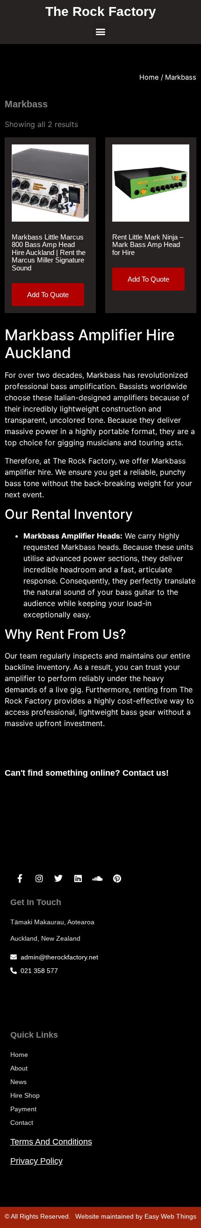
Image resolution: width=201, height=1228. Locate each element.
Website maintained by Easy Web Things (135, 1216)
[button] (100, 32)
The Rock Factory (100, 11)
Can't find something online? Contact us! (87, 773)
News (18, 1082)
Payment (23, 1109)
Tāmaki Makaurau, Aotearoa (52, 922)
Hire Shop (25, 1095)
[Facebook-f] (20, 879)
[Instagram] (39, 879)
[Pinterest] (117, 879)
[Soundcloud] (98, 879)
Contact (21, 1122)
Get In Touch (35, 902)
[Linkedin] (78, 879)
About (19, 1068)
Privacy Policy (36, 1161)
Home (149, 77)
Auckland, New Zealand (45, 938)
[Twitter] (59, 879)
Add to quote (48, 295)
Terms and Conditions (51, 1141)
